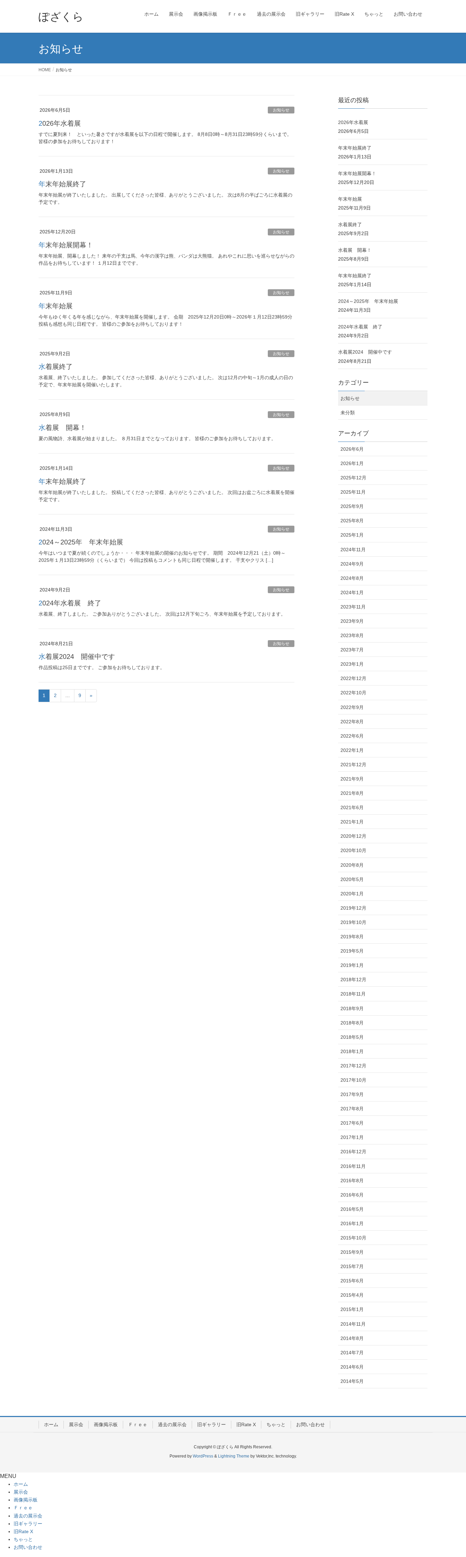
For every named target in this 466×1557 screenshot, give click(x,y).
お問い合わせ (310, 1424)
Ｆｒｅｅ (137, 1424)
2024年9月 (352, 564)
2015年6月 (352, 1280)
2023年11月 (353, 607)
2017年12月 (353, 1065)
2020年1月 (352, 893)
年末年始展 (56, 306)
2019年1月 (352, 965)
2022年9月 (352, 707)
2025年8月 (352, 520)
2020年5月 (352, 879)
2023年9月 (352, 621)
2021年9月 (352, 779)
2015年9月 (352, 1252)
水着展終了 (56, 366)
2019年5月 (352, 951)
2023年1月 (352, 664)
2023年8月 (352, 635)
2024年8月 (352, 578)
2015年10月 (353, 1237)
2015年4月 (352, 1295)
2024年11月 (353, 549)
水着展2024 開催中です (77, 656)
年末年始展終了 (62, 184)
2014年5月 (352, 1381)
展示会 (76, 1424)
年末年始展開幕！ (66, 245)
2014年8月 (352, 1338)
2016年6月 (352, 1195)
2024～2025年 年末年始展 (81, 542)
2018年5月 (352, 1037)
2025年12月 (353, 477)
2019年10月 (353, 922)
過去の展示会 (172, 1424)
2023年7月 (352, 649)
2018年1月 (352, 1051)
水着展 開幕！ (62, 427)
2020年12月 (353, 836)
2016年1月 (352, 1223)
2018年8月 (352, 1023)
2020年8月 (352, 865)
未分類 (347, 412)
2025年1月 (352, 535)
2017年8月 (352, 1108)
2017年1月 (352, 1137)
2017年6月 (352, 1123)
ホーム (51, 1424)
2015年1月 (352, 1309)
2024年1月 (352, 592)
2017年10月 (353, 1080)
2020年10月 (353, 850)
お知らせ (281, 110)
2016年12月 (353, 1151)
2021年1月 (352, 821)
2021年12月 (353, 764)
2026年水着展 (60, 123)
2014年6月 (352, 1367)
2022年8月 (352, 721)
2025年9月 (352, 506)
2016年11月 (353, 1166)
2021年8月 (352, 793)
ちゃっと (276, 1424)
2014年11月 (353, 1324)
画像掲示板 (106, 1424)
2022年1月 (352, 750)
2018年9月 (352, 1008)
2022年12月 (353, 678)
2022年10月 (353, 692)
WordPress (203, 1456)
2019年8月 (352, 936)
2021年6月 (352, 807)
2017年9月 (352, 1094)
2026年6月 (352, 449)
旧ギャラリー (211, 1424)
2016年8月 (352, 1180)
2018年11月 (353, 994)
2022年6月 (352, 736)
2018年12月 (353, 979)
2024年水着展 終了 (70, 603)
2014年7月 (352, 1352)
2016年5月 (352, 1209)
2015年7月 (352, 1266)
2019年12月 (353, 908)
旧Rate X (246, 1424)
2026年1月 (352, 463)
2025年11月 (353, 492)
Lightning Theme (233, 1456)
